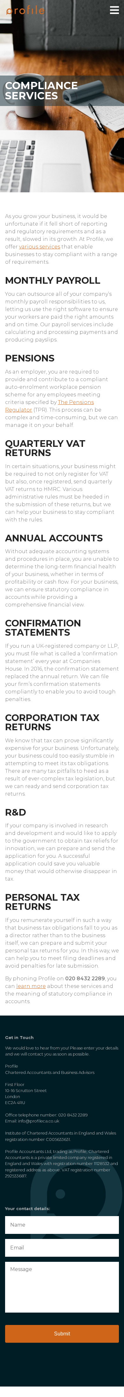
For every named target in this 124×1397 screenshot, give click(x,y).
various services (39, 247)
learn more (31, 986)
